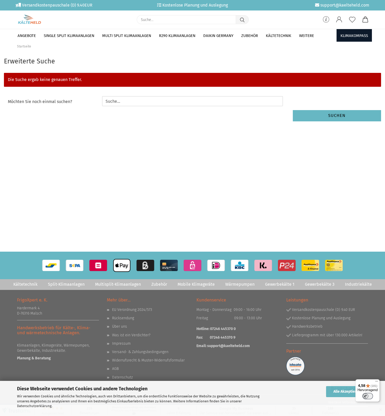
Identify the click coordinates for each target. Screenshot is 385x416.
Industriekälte (358, 284)
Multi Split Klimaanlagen (126, 35)
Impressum (121, 343)
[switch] (367, 396)
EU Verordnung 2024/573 (132, 309)
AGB (115, 368)
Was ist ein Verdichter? (131, 335)
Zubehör (249, 35)
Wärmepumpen (240, 284)
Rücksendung (123, 318)
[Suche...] (242, 19)
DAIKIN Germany (218, 35)
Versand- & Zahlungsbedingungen (140, 352)
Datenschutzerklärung (34, 406)
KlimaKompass (354, 35)
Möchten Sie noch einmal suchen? (40, 101)
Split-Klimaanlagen (66, 284)
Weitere (306, 35)
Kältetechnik (278, 35)
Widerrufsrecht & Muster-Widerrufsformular (148, 360)
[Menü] (376, 382)
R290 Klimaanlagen (177, 35)
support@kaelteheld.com (228, 346)
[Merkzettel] (352, 19)
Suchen (336, 115)
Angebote (27, 35)
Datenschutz (122, 377)
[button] (339, 19)
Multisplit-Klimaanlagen (118, 284)
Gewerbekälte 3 (319, 284)
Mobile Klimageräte (196, 284)
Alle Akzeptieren (347, 391)
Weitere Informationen (347, 402)
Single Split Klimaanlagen (69, 35)
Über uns (119, 326)
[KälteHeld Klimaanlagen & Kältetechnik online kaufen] (29, 19)
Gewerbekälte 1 (279, 284)
